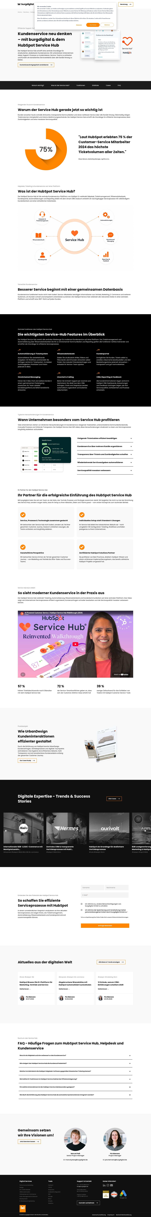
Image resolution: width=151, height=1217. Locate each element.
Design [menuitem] (22, 1187)
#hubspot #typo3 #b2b (11, 852)
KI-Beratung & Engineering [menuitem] (27, 1201)
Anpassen (79, 25)
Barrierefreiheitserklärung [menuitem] (123, 1215)
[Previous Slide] (6, 831)
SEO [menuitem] (49, 1194)
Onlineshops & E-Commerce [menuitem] (28, 1194)
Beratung (123, 4)
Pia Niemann (31, 997)
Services (26, 12)
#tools (22, 977)
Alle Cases (112, 799)
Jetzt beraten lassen (27, 1142)
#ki (33, 977)
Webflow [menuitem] (50, 1203)
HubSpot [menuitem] (50, 1185)
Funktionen (81, 85)
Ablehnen (107, 25)
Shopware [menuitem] (51, 1189)
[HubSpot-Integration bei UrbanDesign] (109, 828)
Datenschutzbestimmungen (120, 917)
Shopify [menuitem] (50, 1201)
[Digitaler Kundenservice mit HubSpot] (66, 828)
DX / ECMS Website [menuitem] (25, 1189)
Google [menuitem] (50, 1196)
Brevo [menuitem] (50, 1199)
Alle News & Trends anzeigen (109, 962)
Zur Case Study (25, 760)
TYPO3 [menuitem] (50, 1187)
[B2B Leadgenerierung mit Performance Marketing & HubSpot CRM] (23, 828)
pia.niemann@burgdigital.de (116, 1160)
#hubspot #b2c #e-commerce (56, 849)
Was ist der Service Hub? (60, 85)
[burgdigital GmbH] (29, 4)
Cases (108, 85)
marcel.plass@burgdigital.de (77, 1160)
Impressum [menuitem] (110, 1215)
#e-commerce (79, 977)
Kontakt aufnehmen (86, 1203)
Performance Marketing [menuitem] (26, 1185)
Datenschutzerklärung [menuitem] (99, 1215)
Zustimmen (93, 25)
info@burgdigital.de (82, 1186)
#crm (115, 977)
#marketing (109, 977)
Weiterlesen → (25, 989)
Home (20, 12)
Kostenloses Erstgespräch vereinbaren (34, 65)
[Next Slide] (145, 831)
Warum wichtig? (38, 85)
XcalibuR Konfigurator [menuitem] (54, 1192)
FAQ (119, 85)
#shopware (62, 977)
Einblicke (95, 85)
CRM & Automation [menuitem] (25, 1192)
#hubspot (28, 977)
